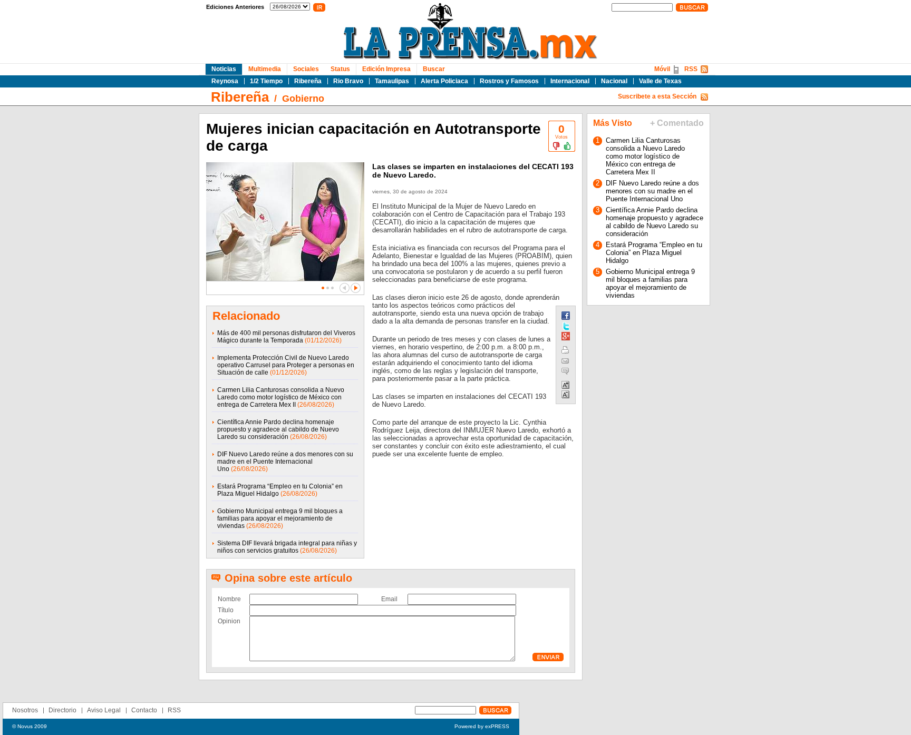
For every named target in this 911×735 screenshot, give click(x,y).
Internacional (569, 81)
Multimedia (264, 69)
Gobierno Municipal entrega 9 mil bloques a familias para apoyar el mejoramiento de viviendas (280, 518)
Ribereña (308, 81)
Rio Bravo (348, 81)
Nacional (614, 81)
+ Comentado (677, 123)
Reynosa (224, 81)
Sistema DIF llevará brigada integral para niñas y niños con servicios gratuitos (287, 547)
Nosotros (25, 710)
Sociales (306, 69)
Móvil (662, 69)
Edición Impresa (386, 69)
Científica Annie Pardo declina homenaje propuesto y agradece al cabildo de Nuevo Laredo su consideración (278, 429)
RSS (690, 69)
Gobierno (303, 98)
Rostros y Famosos (509, 81)
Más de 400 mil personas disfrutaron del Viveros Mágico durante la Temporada (286, 336)
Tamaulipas (392, 81)
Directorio (62, 710)
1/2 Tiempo (266, 81)
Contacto (144, 710)
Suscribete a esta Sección (657, 96)
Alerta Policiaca (444, 81)
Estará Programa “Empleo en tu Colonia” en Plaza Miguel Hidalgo (654, 252)
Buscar (434, 69)
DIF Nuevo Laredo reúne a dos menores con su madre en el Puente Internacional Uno (285, 461)
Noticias (223, 69)
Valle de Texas (660, 81)
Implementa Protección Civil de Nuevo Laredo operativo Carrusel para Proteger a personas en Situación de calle (285, 365)
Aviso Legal (104, 710)
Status (340, 69)
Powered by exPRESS (481, 726)
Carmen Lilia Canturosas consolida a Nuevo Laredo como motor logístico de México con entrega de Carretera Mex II (280, 397)
